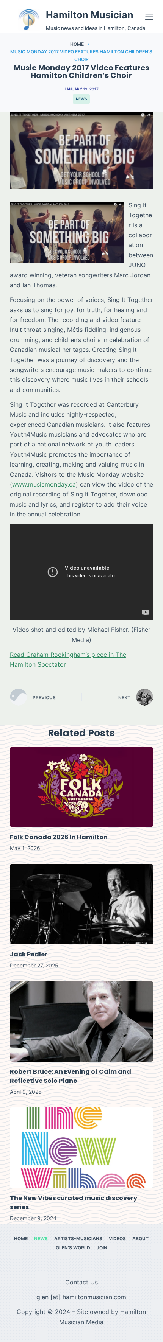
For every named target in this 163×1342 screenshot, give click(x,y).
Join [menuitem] (102, 1247)
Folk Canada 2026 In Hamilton (59, 837)
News (81, 98)
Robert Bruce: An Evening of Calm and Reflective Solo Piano (70, 1076)
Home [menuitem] (21, 1238)
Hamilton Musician (89, 14)
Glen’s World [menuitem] (73, 1247)
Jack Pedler (28, 954)
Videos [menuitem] (117, 1238)
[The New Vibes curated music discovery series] (81, 1147)
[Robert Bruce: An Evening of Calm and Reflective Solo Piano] (81, 1021)
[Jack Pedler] (81, 904)
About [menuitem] (140, 1238)
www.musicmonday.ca (44, 484)
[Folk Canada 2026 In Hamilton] (81, 787)
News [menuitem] (41, 1238)
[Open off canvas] (149, 17)
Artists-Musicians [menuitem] (78, 1238)
